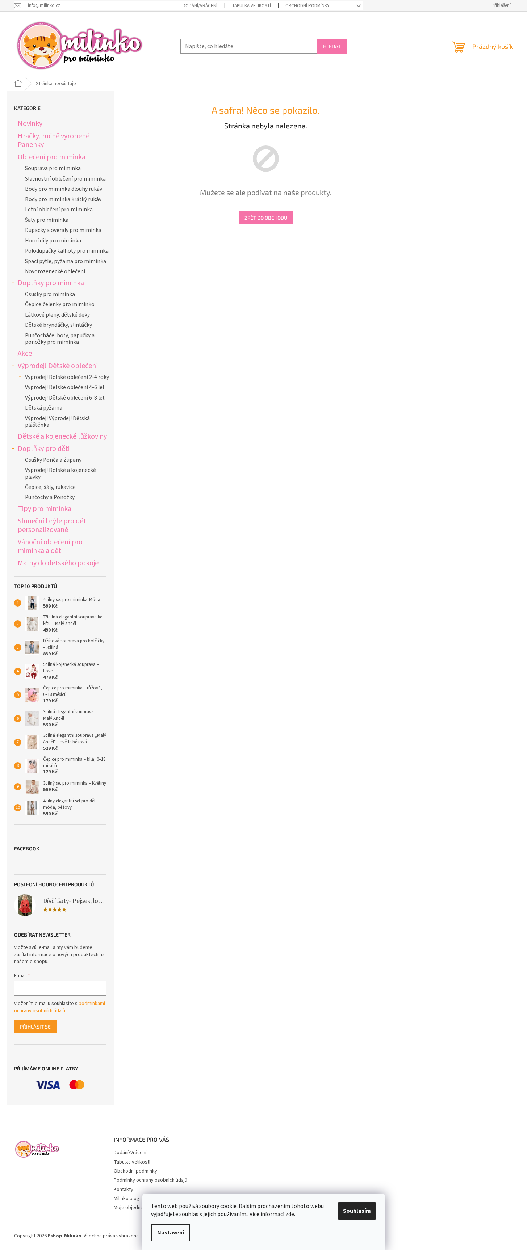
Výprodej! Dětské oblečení (58, 365)
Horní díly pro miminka (53, 241)
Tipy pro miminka (44, 508)
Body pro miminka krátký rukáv (63, 199)
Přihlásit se (35, 1026)
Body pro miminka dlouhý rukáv (63, 189)
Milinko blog (126, 1198)
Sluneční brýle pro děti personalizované (53, 525)
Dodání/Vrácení (200, 6)
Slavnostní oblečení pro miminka (65, 179)
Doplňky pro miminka (51, 283)
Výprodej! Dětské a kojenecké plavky (60, 473)
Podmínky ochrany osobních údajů (150, 1180)
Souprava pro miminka (53, 168)
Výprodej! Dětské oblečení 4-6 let (65, 387)
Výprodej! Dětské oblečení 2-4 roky (67, 377)
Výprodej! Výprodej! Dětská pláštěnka (57, 421)
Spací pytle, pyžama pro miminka (65, 261)
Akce (25, 353)
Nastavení (170, 1233)
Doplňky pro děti (44, 448)
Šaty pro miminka (46, 220)
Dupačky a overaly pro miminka (63, 230)
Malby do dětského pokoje (58, 563)
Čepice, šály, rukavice (50, 487)
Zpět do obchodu (265, 218)
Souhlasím (357, 1211)
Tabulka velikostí (251, 6)
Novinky (30, 123)
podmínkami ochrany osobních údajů (59, 1007)
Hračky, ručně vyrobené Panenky (53, 140)
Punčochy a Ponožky (50, 497)
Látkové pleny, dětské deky (57, 315)
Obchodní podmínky (307, 6)
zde (289, 1214)
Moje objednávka (132, 1207)
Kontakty (123, 1189)
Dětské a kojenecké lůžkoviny (62, 436)
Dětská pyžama (43, 408)
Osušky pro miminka (50, 294)
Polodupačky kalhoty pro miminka (67, 251)
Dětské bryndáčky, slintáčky (58, 325)
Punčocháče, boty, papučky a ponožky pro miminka (60, 338)
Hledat (332, 46)
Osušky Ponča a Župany (53, 460)
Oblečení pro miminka (51, 157)
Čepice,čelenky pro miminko (60, 304)
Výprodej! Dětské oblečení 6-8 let (65, 398)
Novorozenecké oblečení (55, 271)
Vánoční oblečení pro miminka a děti (50, 546)
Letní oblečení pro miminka (59, 210)
